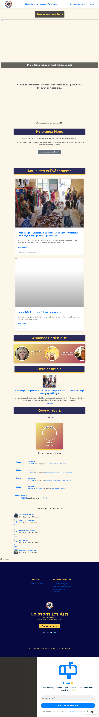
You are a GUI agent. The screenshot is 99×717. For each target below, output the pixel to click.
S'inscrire (93, 4)
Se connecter (80, 4)
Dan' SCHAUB (31, 461)
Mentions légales (62, 584)
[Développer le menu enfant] (58, 4)
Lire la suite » (22, 247)
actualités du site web (51, 480)
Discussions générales (51, 472)
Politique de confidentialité (62, 587)
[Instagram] (48, 632)
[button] (68, 657)
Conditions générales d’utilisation (58, 591)
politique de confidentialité (73, 711)
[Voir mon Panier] (71, 4)
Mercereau (31, 486)
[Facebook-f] (44, 632)
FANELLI (24, 495)
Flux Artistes (48, 463)
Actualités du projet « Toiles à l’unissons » (39, 312)
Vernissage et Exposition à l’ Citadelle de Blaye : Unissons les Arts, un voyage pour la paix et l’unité (48, 234)
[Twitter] (51, 632)
